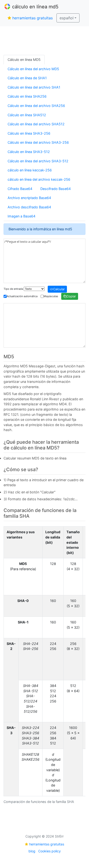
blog (31, 851)
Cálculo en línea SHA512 (27, 115)
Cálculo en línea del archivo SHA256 (36, 106)
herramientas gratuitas (32, 18)
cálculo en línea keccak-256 (30, 170)
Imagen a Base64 (21, 216)
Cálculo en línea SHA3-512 (29, 152)
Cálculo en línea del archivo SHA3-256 (38, 142)
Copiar (71, 296)
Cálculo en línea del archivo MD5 (33, 69)
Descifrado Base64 (55, 189)
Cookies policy (49, 851)
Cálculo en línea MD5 (24, 60)
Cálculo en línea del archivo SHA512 (36, 124)
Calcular (59, 289)
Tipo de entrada (13, 288)
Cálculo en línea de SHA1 (27, 78)
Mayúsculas (51, 296)
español (67, 18)
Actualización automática (22, 296)
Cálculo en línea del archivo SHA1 (34, 87)
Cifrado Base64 (20, 189)
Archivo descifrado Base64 (29, 207)
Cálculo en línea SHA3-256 (29, 133)
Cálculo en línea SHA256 (27, 96)
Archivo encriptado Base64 (29, 198)
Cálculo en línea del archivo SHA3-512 (38, 161)
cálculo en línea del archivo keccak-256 (39, 179)
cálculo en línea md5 (35, 7)
